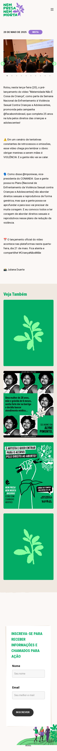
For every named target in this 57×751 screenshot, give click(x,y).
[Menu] (52, 9)
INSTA (35, 32)
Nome (16, 666)
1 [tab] (7, 75)
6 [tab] (30, 75)
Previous (1, 63)
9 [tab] (45, 75)
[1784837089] (28, 404)
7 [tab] (35, 75)
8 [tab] (40, 75)
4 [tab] (21, 75)
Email (15, 687)
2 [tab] (11, 75)
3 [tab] (16, 75)
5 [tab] (26, 75)
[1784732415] (28, 475)
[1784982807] (28, 333)
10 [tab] (49, 75)
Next (53, 63)
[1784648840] (28, 546)
